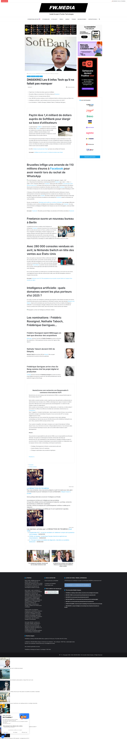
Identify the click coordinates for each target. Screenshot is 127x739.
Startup (37, 76)
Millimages (29, 338)
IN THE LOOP (54, 19)
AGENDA (67, 19)
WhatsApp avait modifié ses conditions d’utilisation (50, 202)
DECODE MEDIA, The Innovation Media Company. (84, 654)
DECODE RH (68, 597)
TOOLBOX (74, 19)
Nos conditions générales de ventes (32, 646)
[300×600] (88, 96)
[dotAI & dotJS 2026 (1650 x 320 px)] (51, 29)
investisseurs (32, 410)
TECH (41, 76)
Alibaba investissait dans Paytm (40, 149)
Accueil (29, 73)
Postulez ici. (32, 456)
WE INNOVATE (69, 605)
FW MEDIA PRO (46, 19)
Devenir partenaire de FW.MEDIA (51, 580)
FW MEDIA (68, 592)
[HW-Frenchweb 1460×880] (90, 55)
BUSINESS (33, 76)
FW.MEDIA (33, 580)
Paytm (37, 128)
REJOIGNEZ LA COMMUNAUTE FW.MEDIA (77, 585)
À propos (31, 464)
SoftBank (39, 126)
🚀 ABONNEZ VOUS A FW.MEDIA (118, 1)
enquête (43, 195)
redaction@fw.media (49, 585)
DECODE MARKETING (70, 599)
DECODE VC (68, 601)
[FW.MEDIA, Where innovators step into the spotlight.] (63, 9)
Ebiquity (46, 354)
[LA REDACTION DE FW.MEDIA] (35, 485)
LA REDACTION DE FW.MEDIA (38, 488)
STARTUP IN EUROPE (70, 603)
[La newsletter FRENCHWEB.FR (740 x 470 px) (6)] (90, 39)
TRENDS (61, 19)
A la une (33, 73)
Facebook (57, 94)
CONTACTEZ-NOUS (92, 19)
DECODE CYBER (69, 594)
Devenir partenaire (90, 157)
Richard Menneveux (40, 643)
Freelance (35, 228)
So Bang (29, 374)
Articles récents (33, 466)
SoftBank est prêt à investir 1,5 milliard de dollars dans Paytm (48, 152)
